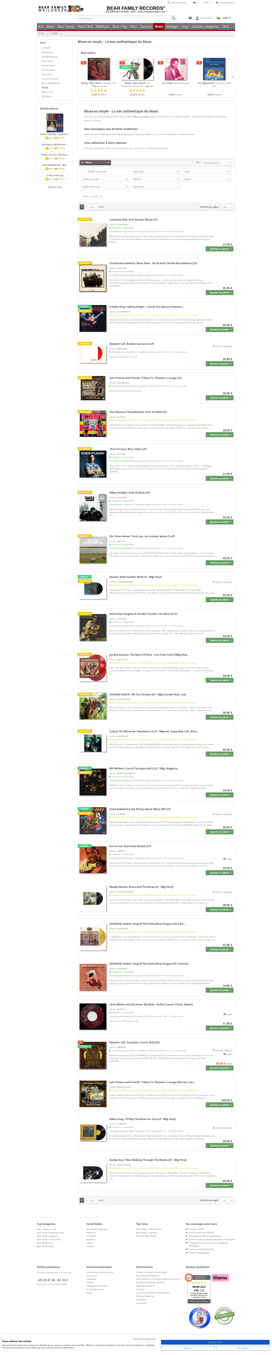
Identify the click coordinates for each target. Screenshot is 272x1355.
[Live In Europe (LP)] (214, 69)
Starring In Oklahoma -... (55, 144)
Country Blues (48, 69)
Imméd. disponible (97, 171)
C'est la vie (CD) (55, 175)
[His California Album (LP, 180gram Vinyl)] (137, 69)
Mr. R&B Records (49, 56)
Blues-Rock (47, 74)
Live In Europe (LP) (214, 85)
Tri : (198, 162)
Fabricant (138, 171)
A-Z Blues (46, 47)
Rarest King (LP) (175, 83)
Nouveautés (47, 52)
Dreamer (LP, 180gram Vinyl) (98, 85)
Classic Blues (47, 61)
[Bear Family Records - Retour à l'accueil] (61, 9)
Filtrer (88, 162)
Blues (43, 42)
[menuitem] (127, 18)
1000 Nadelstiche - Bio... (55, 164)
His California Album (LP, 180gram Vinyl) (137, 85)
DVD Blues (46, 96)
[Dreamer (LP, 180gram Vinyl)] (98, 69)
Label (187, 171)
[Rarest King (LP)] (175, 69)
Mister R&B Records (51, 83)
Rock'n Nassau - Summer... (55, 134)
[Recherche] (173, 18)
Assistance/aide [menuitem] (225, 2)
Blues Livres (47, 92)
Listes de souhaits (178, 2)
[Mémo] (190, 18)
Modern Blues (48, 65)
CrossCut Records (50, 78)
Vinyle (45, 87)
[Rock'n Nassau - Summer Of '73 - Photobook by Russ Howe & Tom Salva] (55, 123)
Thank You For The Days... (55, 154)
